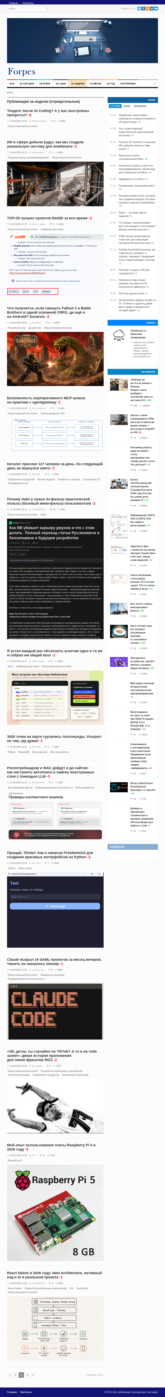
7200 (56, 747)
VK (152, 8)
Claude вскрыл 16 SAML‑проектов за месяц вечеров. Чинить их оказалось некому (54, 962)
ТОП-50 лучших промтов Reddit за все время (47, 218)
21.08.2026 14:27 (18, 661)
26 (134, 702)
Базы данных (39, 752)
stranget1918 (38, 1283)
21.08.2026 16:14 (18, 509)
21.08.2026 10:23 (18, 782)
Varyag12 (36, 322)
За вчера (44, 83)
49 (134, 470)
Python (11, 752)
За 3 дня (61, 83)
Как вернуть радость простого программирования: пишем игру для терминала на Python (137, 169)
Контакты (28, 3)
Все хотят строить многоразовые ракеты (141, 607)
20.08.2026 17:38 (18, 970)
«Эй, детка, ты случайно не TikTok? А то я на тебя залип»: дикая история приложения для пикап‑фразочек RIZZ (52, 1055)
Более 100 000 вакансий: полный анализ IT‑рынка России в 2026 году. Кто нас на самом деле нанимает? (141, 490)
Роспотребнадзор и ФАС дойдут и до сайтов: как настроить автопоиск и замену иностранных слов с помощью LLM (50, 772)
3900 (60, 661)
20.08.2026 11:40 (18, 1283)
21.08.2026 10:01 (18, 863)
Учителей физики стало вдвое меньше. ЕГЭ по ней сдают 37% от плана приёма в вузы (142, 582)
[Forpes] (21, 72)
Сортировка (128, 83)
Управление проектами (75, 1075)
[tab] (115, 106)
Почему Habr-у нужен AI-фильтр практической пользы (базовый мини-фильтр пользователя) (49, 501)
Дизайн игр (34, 327)
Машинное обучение (53, 975)
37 (134, 565)
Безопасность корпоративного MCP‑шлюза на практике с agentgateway (46, 400)
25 (134, 734)
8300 (57, 322)
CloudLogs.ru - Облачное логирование (138, 334)
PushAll (156, 8)
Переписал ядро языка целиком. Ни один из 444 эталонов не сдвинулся (133, 283)
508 (135, 405)
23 (134, 799)
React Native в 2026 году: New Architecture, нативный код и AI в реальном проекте (54, 1275)
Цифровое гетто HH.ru (131, 179)
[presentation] (115, 106)
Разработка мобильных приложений (61, 1071)
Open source (25, 868)
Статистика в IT (91, 479)
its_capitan (37, 1066)
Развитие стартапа (69, 479)
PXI (33, 1155)
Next (11, 92)
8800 (62, 121)
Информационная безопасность (54, 787)
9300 (62, 408)
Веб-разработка (59, 752)
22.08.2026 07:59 (18, 474)
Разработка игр (17, 327)
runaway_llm (38, 970)
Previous (7, 92)
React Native (15, 1288)
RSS (148, 8)
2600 (56, 863)
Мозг (10, 666)
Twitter (139, 8)
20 (134, 831)
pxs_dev (36, 863)
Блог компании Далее (20, 787)
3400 (62, 509)
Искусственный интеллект (23, 126)
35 (134, 648)
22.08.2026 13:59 (18, 408)
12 (54, 509)
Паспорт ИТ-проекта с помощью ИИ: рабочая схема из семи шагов (137, 145)
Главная (13, 3)
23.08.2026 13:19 (18, 152)
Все (12, 83)
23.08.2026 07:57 (18, 224)
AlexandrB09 (38, 782)
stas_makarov (39, 408)
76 (134, 438)
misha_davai (38, 661)
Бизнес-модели (46, 479)
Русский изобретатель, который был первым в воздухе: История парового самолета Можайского (137, 199)
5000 (56, 474)
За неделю (78, 83)
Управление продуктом (21, 479)
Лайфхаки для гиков (52, 229)
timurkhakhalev (39, 121)
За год (111, 83)
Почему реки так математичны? (137, 185)
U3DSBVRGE (38, 509)
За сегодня (27, 83)
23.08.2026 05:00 (18, 322)
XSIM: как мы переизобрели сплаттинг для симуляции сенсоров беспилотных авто (135, 239)
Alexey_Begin (38, 224)
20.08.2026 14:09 (18, 1155)
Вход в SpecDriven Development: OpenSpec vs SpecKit (142, 786)
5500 (60, 782)
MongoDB (23, 752)
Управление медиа (19, 1075)
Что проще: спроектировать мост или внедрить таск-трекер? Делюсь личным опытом (137, 226)
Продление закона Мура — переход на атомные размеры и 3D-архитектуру (137, 118)
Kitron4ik (36, 474)
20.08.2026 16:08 (18, 1066)
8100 (61, 224)
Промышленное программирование (28, 157)
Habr (43, 514)
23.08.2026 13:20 (18, 121)
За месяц (95, 83)
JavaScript (82, 1288)
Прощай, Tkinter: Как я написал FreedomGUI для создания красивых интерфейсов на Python (50, 855)
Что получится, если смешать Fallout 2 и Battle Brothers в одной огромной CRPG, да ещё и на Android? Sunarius (49, 312)
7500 (58, 1066)
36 (134, 616)
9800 (60, 152)
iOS (71, 1288)
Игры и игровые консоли (58, 327)
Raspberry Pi (15, 1160)
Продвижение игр (18, 483)
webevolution (38, 152)
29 (134, 673)
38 (134, 531)
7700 (52, 1155)
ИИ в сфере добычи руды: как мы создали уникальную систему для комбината (45, 144)
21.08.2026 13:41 (18, 747)
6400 (60, 1283)
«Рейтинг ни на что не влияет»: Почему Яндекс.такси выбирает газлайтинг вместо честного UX (141, 390)
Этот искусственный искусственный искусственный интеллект (136, 132)
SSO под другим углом (131, 293)
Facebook (143, 8)
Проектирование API (52, 413)
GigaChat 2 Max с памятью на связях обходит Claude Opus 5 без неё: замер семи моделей (143, 553)
